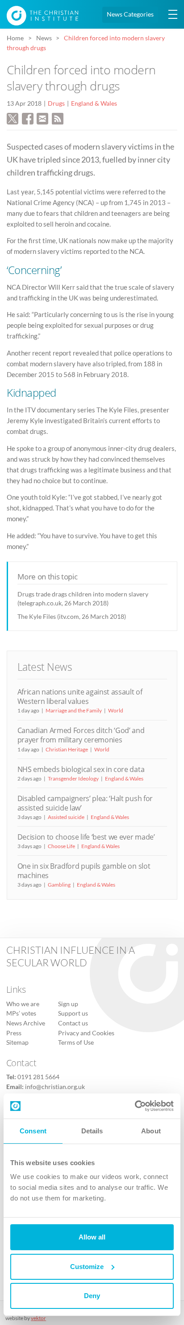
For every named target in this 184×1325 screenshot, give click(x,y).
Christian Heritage (67, 749)
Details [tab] (92, 1131)
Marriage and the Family (74, 710)
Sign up (68, 1004)
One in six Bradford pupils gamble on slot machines (84, 870)
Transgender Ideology (73, 778)
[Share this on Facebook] (27, 117)
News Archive (25, 1023)
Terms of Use (76, 1042)
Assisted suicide (66, 817)
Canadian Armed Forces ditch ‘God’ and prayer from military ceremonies (81, 735)
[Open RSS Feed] (57, 117)
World (115, 710)
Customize (87, 1266)
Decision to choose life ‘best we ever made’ (86, 837)
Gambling (59, 884)
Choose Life (61, 846)
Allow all (92, 1237)
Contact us (73, 1023)
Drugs (56, 103)
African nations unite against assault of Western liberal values (79, 696)
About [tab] (151, 1131)
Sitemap (17, 1042)
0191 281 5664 (38, 1077)
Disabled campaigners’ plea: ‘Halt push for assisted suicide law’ (85, 803)
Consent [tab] (33, 1131)
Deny (92, 1295)
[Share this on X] (12, 117)
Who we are (22, 1004)
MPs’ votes (21, 1013)
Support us (73, 1013)
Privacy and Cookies (86, 1033)
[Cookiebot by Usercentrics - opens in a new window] (135, 1106)
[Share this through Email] (42, 117)
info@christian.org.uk (55, 1086)
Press (13, 1033)
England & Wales (94, 103)
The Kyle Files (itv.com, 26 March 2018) (71, 616)
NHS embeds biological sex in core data (81, 769)
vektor (38, 1318)
